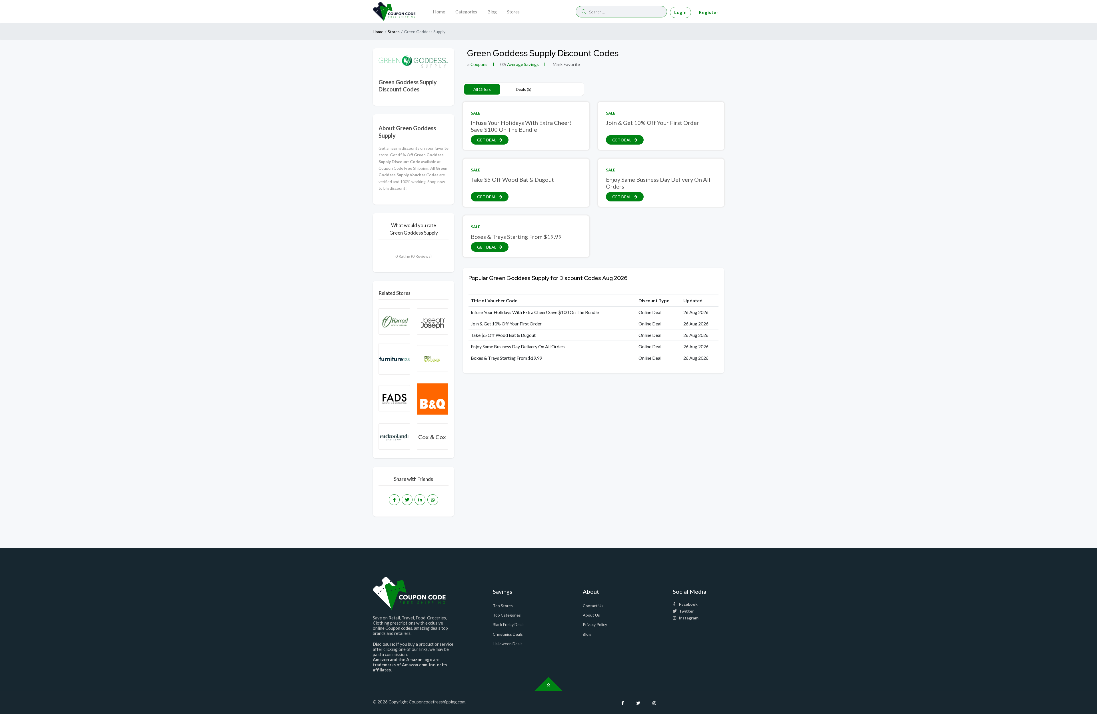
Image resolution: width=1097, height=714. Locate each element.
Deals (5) (523, 89)
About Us (591, 615)
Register (708, 12)
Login (680, 12)
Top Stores (503, 605)
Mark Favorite (566, 64)
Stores (513, 11)
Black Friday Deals (509, 624)
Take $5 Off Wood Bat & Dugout (512, 179)
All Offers (482, 89)
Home (439, 11)
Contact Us (593, 605)
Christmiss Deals (508, 634)
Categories (466, 11)
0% (503, 64)
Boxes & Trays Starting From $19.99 (516, 236)
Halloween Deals (508, 643)
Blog (492, 11)
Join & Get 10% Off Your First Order (652, 122)
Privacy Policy (595, 624)
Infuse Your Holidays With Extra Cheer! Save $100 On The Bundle (521, 126)
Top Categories (507, 615)
